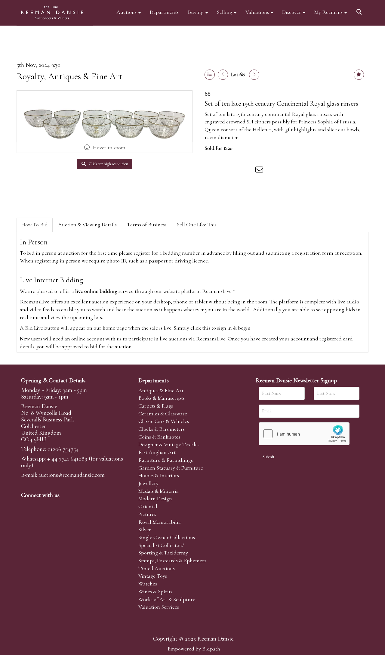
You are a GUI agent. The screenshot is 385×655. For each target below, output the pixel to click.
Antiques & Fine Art (160, 390)
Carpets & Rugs (155, 405)
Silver (144, 529)
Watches (147, 583)
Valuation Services (158, 607)
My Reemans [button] (329, 12)
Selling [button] (225, 12)
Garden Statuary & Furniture (170, 467)
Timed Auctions (156, 568)
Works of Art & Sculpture (166, 599)
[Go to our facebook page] (26, 505)
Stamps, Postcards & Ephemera (172, 560)
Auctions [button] (127, 12)
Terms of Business (147, 224)
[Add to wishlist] (359, 75)
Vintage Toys (152, 576)
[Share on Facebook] (210, 170)
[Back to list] (210, 75)
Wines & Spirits (155, 591)
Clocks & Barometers (161, 429)
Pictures (147, 514)
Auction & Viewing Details (87, 224)
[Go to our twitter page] (39, 505)
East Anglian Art (157, 452)
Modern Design (155, 498)
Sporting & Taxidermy (163, 552)
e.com (71, 475)
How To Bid (34, 224)
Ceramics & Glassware (162, 413)
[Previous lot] (223, 75)
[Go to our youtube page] (64, 505)
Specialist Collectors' (161, 545)
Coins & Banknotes (159, 436)
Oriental (147, 506)
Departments (164, 12)
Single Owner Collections (166, 537)
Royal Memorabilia (159, 522)
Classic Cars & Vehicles (163, 421)
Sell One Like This (197, 224)
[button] (360, 10)
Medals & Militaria (158, 491)
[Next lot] (254, 75)
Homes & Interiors (158, 475)
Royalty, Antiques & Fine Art (69, 76)
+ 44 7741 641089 (67, 458)
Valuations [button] (257, 12)
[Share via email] (260, 170)
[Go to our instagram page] (248, 170)
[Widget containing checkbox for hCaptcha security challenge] (304, 433)
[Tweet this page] (223, 170)
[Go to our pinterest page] (51, 505)
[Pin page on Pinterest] (235, 170)
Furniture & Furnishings (165, 460)
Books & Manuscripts (161, 398)
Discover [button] (292, 12)
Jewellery (148, 483)
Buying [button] (196, 12)
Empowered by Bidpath (194, 648)
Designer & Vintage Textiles (168, 444)
